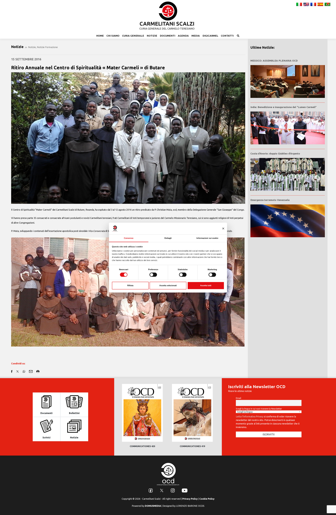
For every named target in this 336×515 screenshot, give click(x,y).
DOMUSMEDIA (153, 506)
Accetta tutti (205, 285)
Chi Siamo (112, 35)
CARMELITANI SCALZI (167, 24)
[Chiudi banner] (223, 228)
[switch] (153, 275)
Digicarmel (210, 35)
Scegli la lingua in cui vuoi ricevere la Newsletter (259, 409)
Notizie (152, 35)
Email (238, 398)
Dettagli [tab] (168, 238)
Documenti (167, 35)
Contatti (227, 35)
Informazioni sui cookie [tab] (207, 238)
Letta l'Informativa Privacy (249, 416)
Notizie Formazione (47, 47)
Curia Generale (133, 35)
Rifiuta (130, 285)
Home (100, 35)
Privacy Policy (190, 498)
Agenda (183, 35)
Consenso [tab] (128, 238)
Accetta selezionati (168, 285)
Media (195, 35)
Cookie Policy (206, 498)
